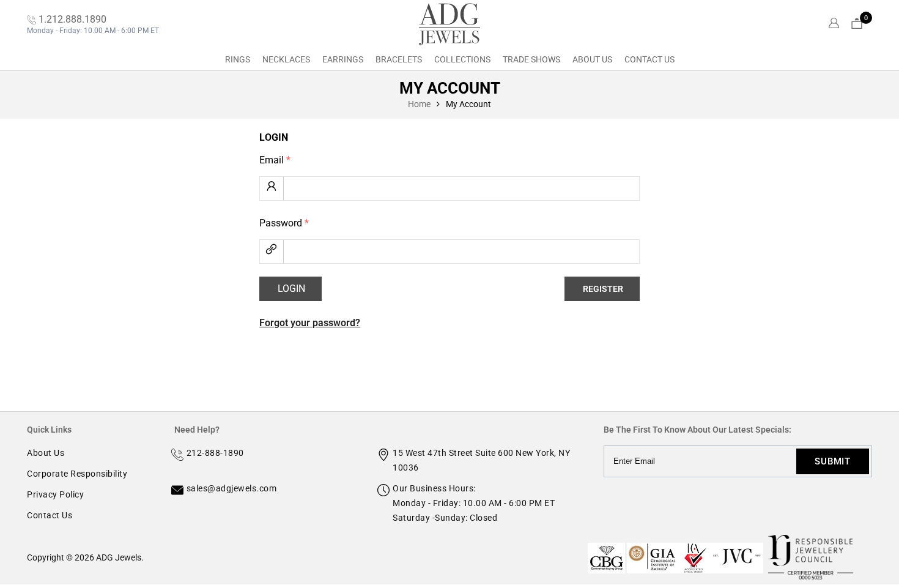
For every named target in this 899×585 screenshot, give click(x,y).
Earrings (342, 59)
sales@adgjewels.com (232, 488)
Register (603, 289)
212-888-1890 (215, 453)
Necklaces (286, 59)
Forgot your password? (309, 323)
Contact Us (649, 59)
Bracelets (399, 59)
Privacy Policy (55, 494)
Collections (462, 59)
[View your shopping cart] (856, 24)
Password (284, 223)
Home (419, 104)
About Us (592, 59)
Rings (237, 59)
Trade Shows (531, 59)
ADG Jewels (118, 557)
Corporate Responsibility (77, 474)
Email (274, 160)
